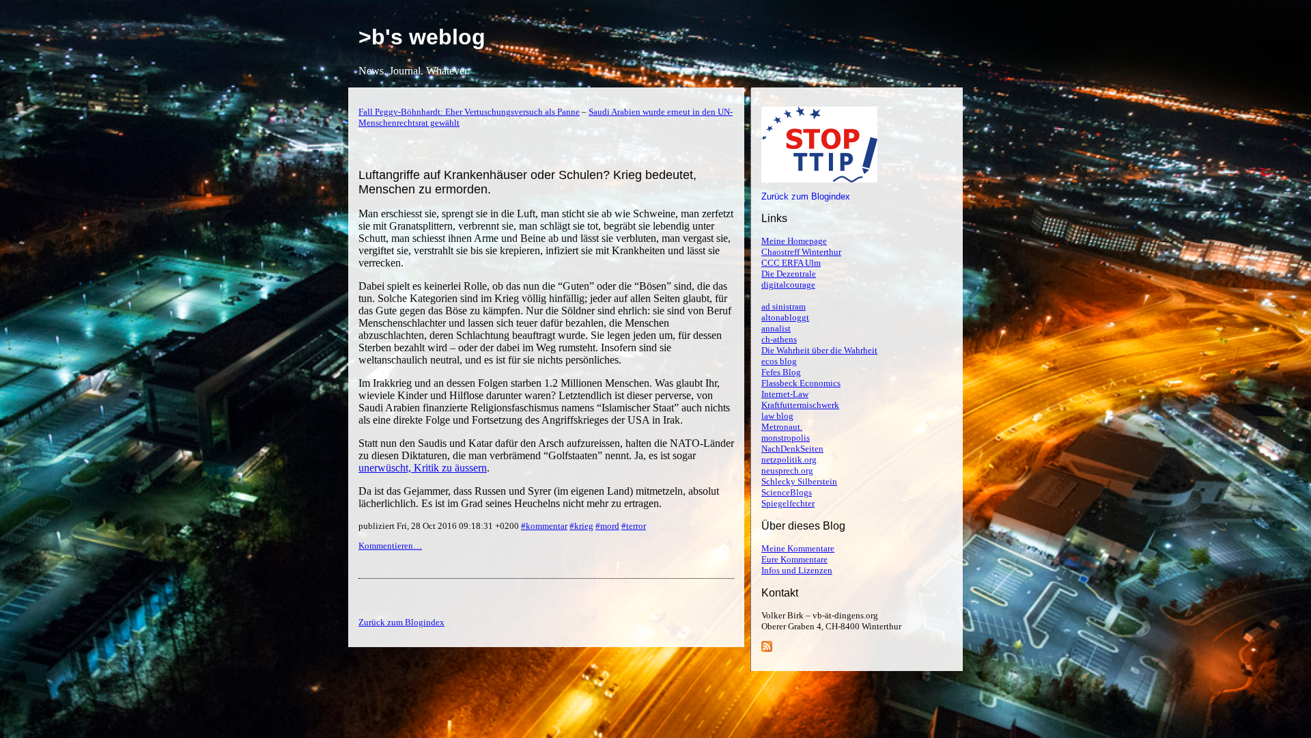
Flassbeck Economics (801, 383)
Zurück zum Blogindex (805, 196)
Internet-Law (784, 394)
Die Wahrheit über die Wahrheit (819, 350)
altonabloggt (785, 317)
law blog (777, 416)
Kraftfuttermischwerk (800, 405)
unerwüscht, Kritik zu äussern (422, 468)
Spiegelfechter (788, 503)
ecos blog (779, 361)
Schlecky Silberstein (799, 481)
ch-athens (779, 339)
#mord (607, 526)
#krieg (581, 526)
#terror (633, 526)
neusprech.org (787, 470)
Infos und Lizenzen (796, 570)
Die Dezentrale (788, 274)
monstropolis (785, 438)
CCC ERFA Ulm (791, 263)
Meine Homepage (794, 241)
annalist (776, 328)
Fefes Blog (781, 372)
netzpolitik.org (789, 459)
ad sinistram (783, 306)
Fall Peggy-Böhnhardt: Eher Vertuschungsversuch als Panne (469, 112)
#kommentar (544, 526)
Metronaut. (781, 427)
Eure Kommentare (794, 559)
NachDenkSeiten (792, 448)
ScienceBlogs (786, 492)
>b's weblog (421, 37)
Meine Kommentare (797, 548)
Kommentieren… (390, 546)
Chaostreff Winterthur (801, 252)
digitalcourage (788, 284)
